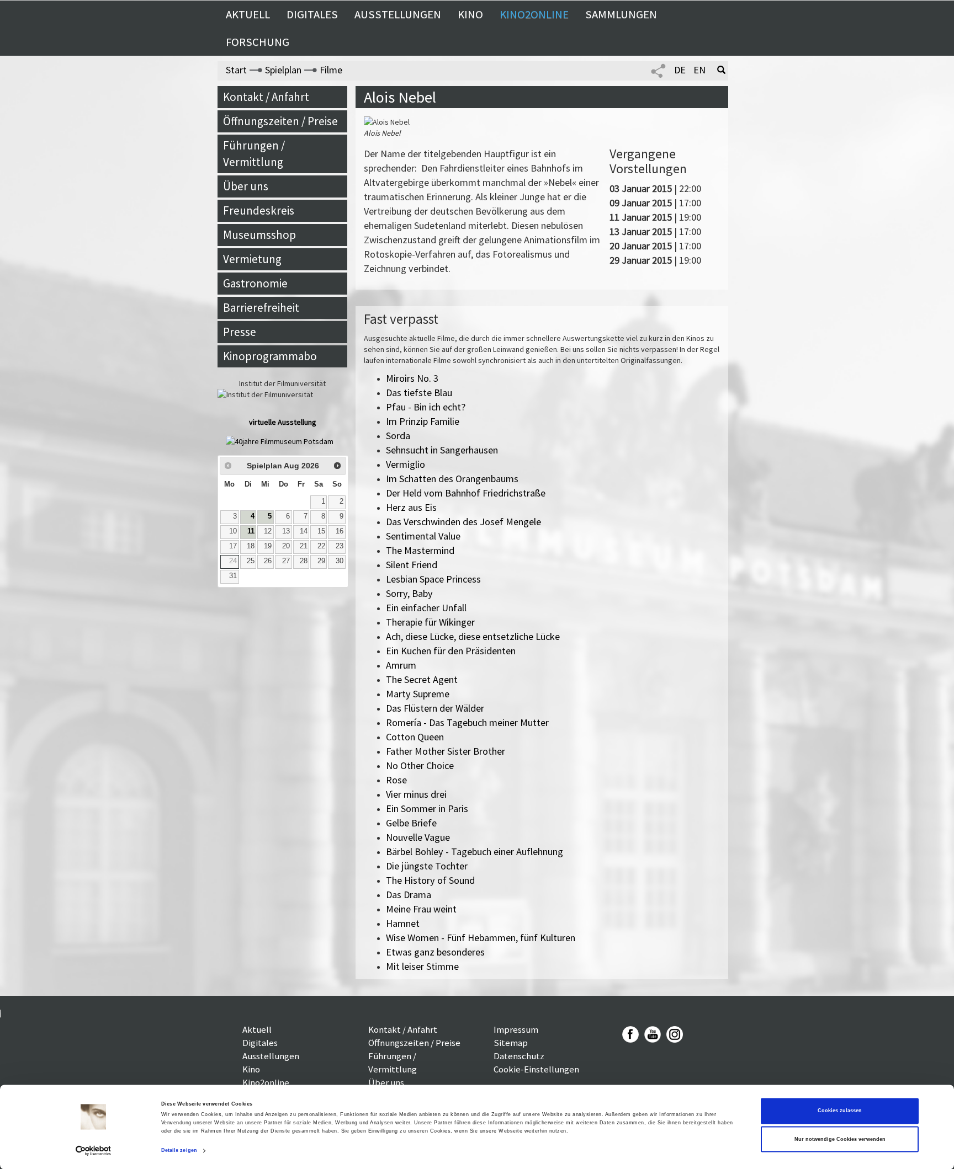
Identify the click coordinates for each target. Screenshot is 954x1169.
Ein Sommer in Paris (427, 808)
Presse (239, 331)
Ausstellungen (397, 14)
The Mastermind (420, 550)
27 (286, 561)
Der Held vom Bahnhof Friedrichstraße (465, 493)
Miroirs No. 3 (412, 378)
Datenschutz (519, 1056)
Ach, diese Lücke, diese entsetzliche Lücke (473, 636)
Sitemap (511, 1043)
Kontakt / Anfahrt (266, 96)
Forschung (257, 42)
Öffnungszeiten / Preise (280, 121)
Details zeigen (179, 1151)
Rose (396, 779)
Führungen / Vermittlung (254, 153)
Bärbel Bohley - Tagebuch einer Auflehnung (474, 851)
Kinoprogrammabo (270, 356)
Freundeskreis (258, 210)
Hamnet (403, 923)
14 (304, 531)
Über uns (245, 186)
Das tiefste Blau (419, 392)
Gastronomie (255, 283)
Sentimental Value (423, 536)
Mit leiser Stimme (422, 966)
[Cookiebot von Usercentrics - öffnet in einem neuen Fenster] (93, 1150)
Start (236, 69)
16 (339, 531)
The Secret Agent (422, 679)
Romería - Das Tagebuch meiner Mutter (467, 722)
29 (321, 561)
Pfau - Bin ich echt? (425, 407)
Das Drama (408, 894)
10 (233, 531)
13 (286, 531)
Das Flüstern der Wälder (435, 708)
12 (268, 531)
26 (268, 561)
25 (251, 561)
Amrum (401, 665)
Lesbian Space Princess (433, 579)
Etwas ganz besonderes (435, 952)
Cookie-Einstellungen (536, 1069)
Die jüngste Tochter (427, 866)
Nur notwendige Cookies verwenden (840, 1139)
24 (233, 561)
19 (268, 546)
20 (286, 546)
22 (321, 546)
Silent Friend (411, 564)
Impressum (516, 1029)
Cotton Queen (415, 736)
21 (304, 546)
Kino (470, 14)
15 (321, 531)
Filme (331, 69)
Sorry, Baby (409, 593)
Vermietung (252, 259)
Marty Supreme (417, 693)
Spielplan (283, 69)
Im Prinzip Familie (422, 421)
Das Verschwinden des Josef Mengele (463, 521)
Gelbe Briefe (411, 822)
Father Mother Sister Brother (445, 751)
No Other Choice (420, 765)
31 (233, 576)
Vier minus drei (416, 794)
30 (339, 561)
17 (233, 546)
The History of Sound (430, 880)
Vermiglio (405, 464)
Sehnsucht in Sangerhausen (442, 450)
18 (251, 546)
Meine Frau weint (421, 909)
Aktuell (248, 14)
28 (304, 561)
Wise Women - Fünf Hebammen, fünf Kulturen (480, 937)
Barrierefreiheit (261, 307)
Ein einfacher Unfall (426, 607)
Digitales (312, 14)
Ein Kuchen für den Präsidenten (451, 650)
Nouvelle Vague (418, 837)
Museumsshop (259, 234)
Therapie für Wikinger (430, 622)
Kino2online (534, 14)
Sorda (398, 435)
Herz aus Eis (411, 507)
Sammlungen (621, 14)
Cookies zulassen (840, 1111)
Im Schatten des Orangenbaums (452, 478)
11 (251, 531)
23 (339, 546)
